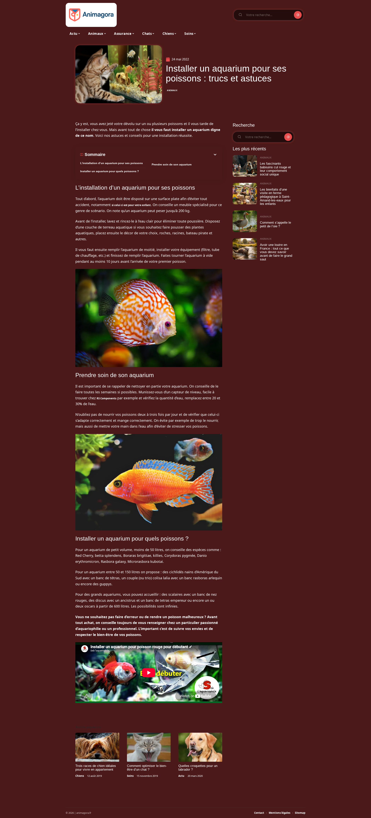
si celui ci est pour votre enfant (131, 205)
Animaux (172, 90)
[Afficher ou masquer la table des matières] (161, 154)
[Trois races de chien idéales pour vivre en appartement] (97, 747)
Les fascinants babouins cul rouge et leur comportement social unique (275, 169)
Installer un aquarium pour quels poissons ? (109, 171)
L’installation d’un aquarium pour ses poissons (111, 163)
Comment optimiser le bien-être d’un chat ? (147, 767)
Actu (181, 776)
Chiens (79, 776)
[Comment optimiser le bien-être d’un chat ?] (149, 747)
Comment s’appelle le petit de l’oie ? (275, 224)
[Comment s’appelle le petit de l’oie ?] (245, 221)
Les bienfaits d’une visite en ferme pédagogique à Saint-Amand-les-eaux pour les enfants (275, 197)
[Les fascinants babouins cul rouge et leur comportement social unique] (245, 166)
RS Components (106, 398)
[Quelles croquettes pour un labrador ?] (200, 747)
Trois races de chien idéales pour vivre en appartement (95, 767)
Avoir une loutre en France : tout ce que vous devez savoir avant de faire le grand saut (276, 252)
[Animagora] (91, 15)
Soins (130, 776)
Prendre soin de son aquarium (171, 164)
